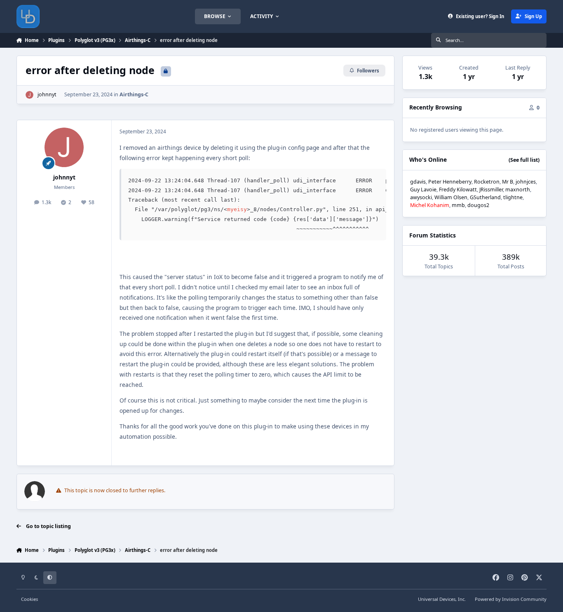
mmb (458, 205)
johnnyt (47, 94)
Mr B (507, 181)
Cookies (29, 599)
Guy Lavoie (423, 189)
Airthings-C (134, 94)
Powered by (511, 599)
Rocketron (487, 181)
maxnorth (517, 189)
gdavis (418, 181)
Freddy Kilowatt (458, 189)
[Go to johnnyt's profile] (29, 95)
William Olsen (450, 197)
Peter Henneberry (450, 181)
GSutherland (485, 197)
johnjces (526, 181)
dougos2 (478, 205)
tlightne (513, 197)
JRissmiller (491, 189)
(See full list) (524, 159)
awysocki (421, 197)
